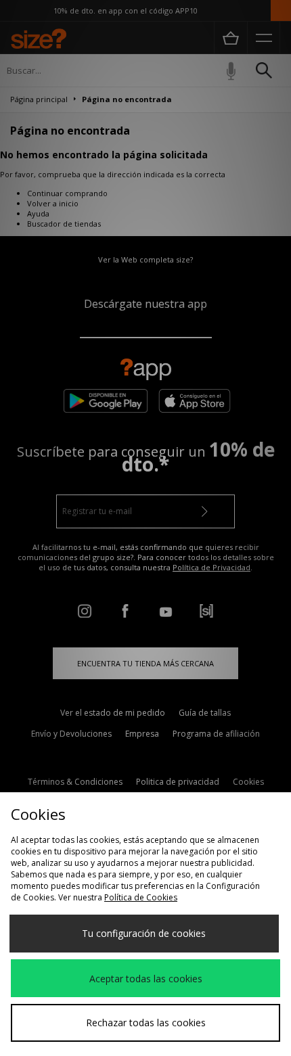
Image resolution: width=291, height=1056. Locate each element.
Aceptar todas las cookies (145, 978)
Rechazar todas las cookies (146, 1022)
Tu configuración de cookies (144, 933)
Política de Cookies (140, 897)
